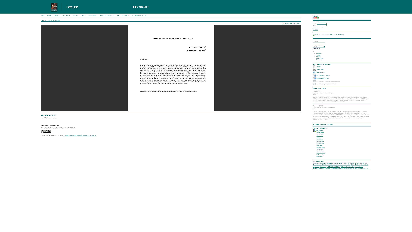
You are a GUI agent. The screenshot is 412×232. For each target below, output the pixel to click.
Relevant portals (321, 147)
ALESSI (57, 20)
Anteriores (93, 15)
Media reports (320, 154)
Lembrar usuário (320, 28)
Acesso (57, 15)
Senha (315, 25)
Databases (319, 145)
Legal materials (320, 151)
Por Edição (318, 53)
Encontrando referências (323, 78)
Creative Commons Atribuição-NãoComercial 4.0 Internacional (80, 135)
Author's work (320, 130)
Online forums (320, 149)
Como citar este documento (323, 75)
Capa (42, 15)
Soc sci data (320, 139)
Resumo (319, 66)
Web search (319, 156)
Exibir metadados (321, 72)
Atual (84, 15)
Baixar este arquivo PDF (292, 23)
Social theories (320, 141)
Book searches (320, 143)
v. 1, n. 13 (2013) (49, 20)
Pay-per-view (320, 136)
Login (314, 23)
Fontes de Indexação (107, 15)
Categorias (318, 59)
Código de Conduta (123, 15)
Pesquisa (76, 15)
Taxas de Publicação (139, 15)
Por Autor (318, 55)
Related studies (320, 132)
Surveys (318, 137)
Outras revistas (319, 58)
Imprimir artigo (320, 69)
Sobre (49, 15)
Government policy (321, 152)
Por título (318, 56)
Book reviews (320, 134)
